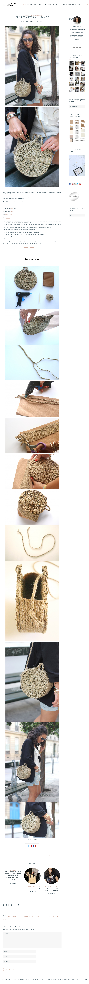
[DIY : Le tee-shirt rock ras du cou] (52, 876)
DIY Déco (30, 4)
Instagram (26, 246)
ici (51, 197)
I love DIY (40, 21)
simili (12, 208)
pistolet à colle (8, 214)
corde (11, 211)
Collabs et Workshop (67, 4)
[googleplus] (76, 47)
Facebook (32, 246)
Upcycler (35, 15)
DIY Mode (23, 4)
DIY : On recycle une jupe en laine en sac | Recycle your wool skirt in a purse (13, 876)
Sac (15, 870)
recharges (8, 217)
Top (85, 979)
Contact (78, 4)
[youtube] (77, 47)
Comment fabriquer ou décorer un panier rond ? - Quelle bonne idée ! (31, 918)
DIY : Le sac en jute (32, 888)
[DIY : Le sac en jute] (32, 876)
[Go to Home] (9, 5)
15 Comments (32, 21)
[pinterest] (79, 47)
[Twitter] (73, 47)
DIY (32, 839)
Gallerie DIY (38, 4)
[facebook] (74, 47)
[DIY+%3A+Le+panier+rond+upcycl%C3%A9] (29, 846)
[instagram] (80, 47)
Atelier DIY (47, 4)
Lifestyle (55, 4)
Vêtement (39, 15)
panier (35, 839)
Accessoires (25, 15)
